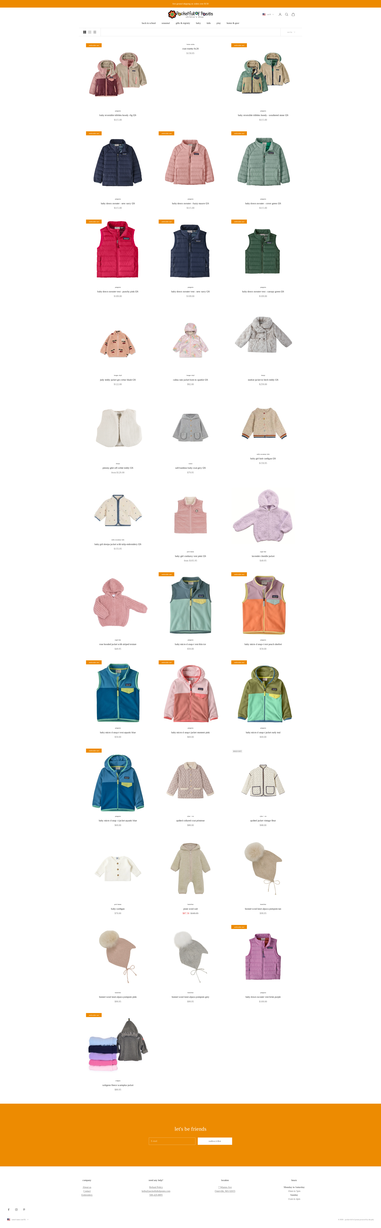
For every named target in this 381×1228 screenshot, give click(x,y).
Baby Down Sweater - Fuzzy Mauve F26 (190, 203)
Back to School (149, 23)
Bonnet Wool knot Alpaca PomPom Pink (118, 997)
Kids (209, 23)
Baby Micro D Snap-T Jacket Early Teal (263, 732)
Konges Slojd (118, 375)
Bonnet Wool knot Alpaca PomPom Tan (263, 909)
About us (87, 1187)
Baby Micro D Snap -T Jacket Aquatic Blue (118, 820)
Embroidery (87, 1195)
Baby (198, 23)
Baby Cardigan (118, 909)
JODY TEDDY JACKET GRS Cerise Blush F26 (118, 380)
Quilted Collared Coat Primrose (190, 820)
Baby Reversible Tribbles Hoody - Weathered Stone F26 (263, 115)
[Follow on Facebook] (8, 1209)
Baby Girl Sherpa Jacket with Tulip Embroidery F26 (118, 544)
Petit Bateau (190, 551)
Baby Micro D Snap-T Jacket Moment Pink (190, 732)
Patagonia (118, 111)
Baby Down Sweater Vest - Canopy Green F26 (263, 291)
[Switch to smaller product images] (89, 32)
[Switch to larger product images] (84, 32)
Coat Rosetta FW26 (190, 48)
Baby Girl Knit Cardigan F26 (263, 458)
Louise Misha (190, 44)
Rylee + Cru (190, 816)
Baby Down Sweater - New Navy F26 (118, 203)
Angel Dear (263, 551)
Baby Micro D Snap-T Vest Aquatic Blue (118, 732)
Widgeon (118, 1081)
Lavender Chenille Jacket (263, 556)
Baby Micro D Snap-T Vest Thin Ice (190, 644)
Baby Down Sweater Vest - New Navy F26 (190, 291)
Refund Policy (156, 1187)
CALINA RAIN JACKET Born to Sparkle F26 (190, 380)
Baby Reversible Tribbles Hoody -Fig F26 (117, 115)
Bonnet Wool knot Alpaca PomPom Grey (190, 997)
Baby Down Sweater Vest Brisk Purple (263, 997)
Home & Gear (233, 23)
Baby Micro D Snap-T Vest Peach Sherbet (263, 644)
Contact (87, 1191)
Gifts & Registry (183, 23)
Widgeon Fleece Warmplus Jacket (117, 1085)
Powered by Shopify (367, 1219)
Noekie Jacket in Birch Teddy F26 (263, 380)
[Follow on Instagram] (16, 1209)
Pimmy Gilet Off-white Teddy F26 (118, 468)
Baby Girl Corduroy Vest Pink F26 (190, 556)
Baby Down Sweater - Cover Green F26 (263, 203)
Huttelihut (190, 904)
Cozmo (191, 463)
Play (219, 23)
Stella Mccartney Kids (263, 454)
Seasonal (166, 23)
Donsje (263, 375)
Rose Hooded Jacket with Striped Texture (117, 644)
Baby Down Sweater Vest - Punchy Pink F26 (117, 291)
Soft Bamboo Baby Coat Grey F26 (190, 468)
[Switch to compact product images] (94, 32)
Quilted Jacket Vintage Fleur (263, 820)
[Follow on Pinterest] (24, 1209)
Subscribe (215, 1141)
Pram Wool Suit (190, 909)
